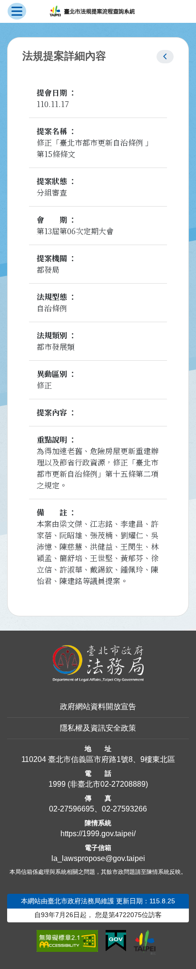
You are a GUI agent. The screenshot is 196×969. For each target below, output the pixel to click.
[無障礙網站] (67, 941)
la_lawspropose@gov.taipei (98, 858)
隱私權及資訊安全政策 (98, 728)
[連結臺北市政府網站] (145, 942)
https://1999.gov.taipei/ (98, 834)
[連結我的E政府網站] (116, 941)
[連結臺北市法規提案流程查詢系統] (92, 11)
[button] (165, 56)
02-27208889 (123, 784)
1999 (57, 784)
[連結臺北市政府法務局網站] (98, 663)
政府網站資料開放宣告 (98, 706)
